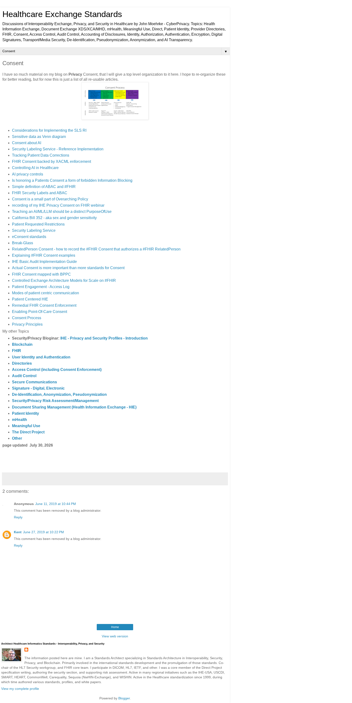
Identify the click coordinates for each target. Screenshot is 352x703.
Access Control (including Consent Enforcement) (57, 370)
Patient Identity (25, 413)
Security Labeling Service (34, 230)
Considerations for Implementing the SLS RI (49, 130)
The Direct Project (28, 432)
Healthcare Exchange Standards (62, 14)
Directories (22, 363)
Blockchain (22, 344)
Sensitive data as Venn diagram (39, 137)
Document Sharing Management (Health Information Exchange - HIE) (74, 407)
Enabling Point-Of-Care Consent (39, 312)
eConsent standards (29, 237)
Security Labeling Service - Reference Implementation (57, 149)
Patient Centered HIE (30, 299)
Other (17, 438)
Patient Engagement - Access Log (40, 287)
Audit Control (24, 376)
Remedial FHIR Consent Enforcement (44, 305)
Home (115, 627)
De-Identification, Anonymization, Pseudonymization (59, 394)
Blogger (124, 698)
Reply (18, 517)
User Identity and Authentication (41, 357)
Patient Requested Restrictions (38, 224)
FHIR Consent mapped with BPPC (41, 274)
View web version (115, 636)
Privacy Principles (27, 324)
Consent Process (26, 318)
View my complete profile (20, 689)
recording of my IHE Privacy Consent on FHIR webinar (58, 205)
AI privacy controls (27, 174)
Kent (18, 532)
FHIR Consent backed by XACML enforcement (51, 161)
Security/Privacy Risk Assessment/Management (55, 401)
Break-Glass (22, 243)
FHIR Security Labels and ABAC (39, 193)
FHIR (16, 351)
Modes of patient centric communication (45, 293)
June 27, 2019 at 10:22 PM (43, 532)
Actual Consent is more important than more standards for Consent (68, 268)
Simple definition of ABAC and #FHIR (44, 187)
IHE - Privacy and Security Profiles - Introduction (104, 338)
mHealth (19, 420)
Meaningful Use (26, 426)
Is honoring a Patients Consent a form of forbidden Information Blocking (72, 180)
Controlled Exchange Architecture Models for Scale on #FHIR (64, 280)
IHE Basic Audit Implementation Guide (44, 262)
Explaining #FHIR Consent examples (43, 255)
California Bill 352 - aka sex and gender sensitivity (54, 218)
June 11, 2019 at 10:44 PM (55, 504)
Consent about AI (26, 143)
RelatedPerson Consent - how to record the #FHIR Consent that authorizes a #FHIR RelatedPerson (96, 249)
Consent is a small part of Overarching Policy (50, 199)
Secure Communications (34, 382)
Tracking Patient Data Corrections (40, 155)
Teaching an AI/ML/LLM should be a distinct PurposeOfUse (62, 212)
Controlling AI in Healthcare (35, 168)
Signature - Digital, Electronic (38, 388)
